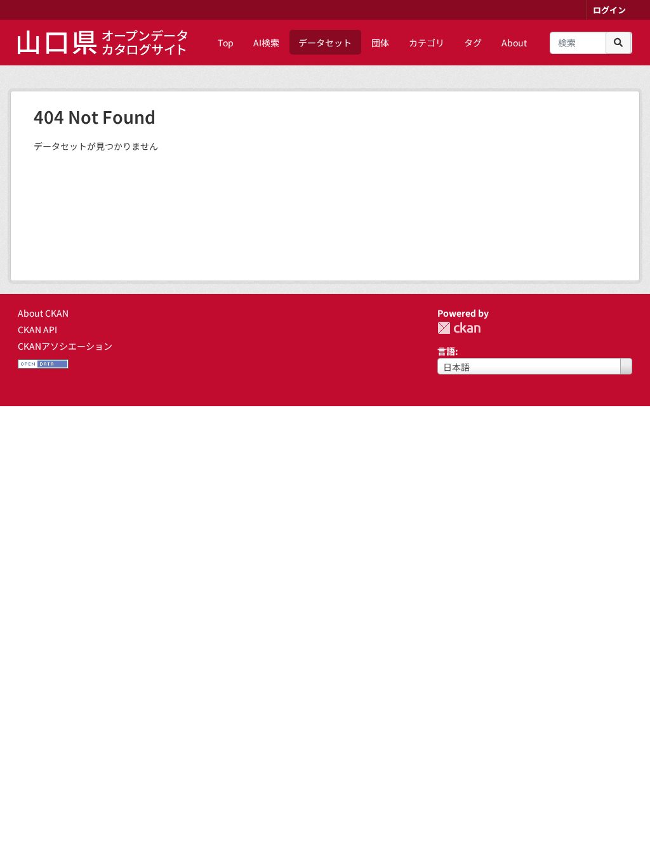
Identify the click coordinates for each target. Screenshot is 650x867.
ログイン (609, 10)
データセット (325, 42)
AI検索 (266, 42)
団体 (380, 42)
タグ (473, 42)
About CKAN (43, 313)
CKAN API (37, 329)
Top (226, 42)
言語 (446, 351)
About (514, 42)
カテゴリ (426, 42)
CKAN (459, 327)
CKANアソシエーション (65, 346)
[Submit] (618, 43)
